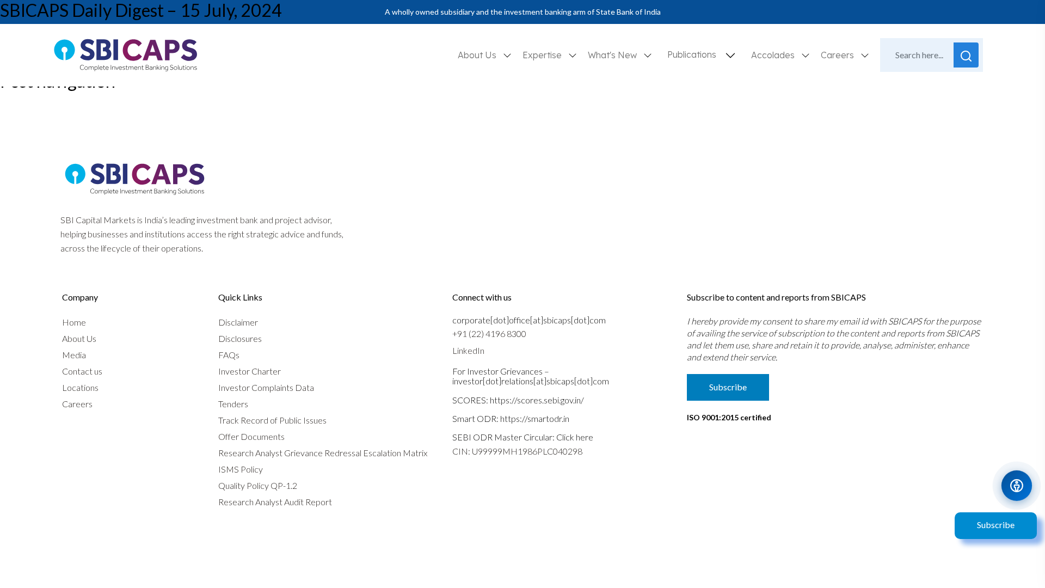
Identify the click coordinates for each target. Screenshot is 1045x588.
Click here (574, 437)
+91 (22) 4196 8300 (489, 333)
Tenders (233, 404)
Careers (77, 404)
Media (74, 355)
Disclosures (240, 338)
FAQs (228, 355)
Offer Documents (251, 436)
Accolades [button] (774, 55)
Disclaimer (238, 322)
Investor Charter (249, 371)
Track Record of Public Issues (272, 420)
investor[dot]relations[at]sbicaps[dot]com (530, 381)
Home (74, 322)
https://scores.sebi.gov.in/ (537, 400)
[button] (730, 55)
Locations (80, 387)
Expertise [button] (543, 55)
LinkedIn (468, 350)
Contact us (82, 371)
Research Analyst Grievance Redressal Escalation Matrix (322, 453)
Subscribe (996, 524)
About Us (79, 338)
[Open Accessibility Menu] (1016, 485)
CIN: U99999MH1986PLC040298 (517, 451)
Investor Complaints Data (266, 387)
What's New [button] (613, 55)
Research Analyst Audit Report (275, 502)
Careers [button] (838, 55)
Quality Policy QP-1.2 (257, 485)
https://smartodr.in (534, 418)
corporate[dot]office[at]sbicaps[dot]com (529, 320)
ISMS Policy (240, 469)
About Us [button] (478, 55)
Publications (691, 54)
